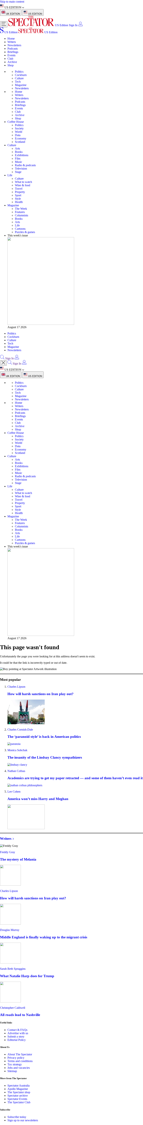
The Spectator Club (18, 1102)
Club (10, 58)
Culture (19, 78)
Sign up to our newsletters (22, 1120)
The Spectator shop (18, 1092)
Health (19, 202)
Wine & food (22, 185)
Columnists (21, 215)
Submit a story (15, 1036)
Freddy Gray (7, 852)
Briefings (12, 51)
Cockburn (21, 75)
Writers (11, 41)
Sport (18, 195)
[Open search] (2, 358)
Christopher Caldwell (12, 1007)
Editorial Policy (16, 1039)
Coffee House (15, 121)
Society (19, 128)
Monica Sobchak (17, 750)
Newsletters (14, 45)
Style (18, 198)
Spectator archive (17, 1095)
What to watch (23, 181)
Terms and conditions (20, 1061)
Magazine (20, 85)
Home (11, 38)
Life (9, 175)
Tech (18, 81)
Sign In (73, 25)
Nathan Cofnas (16, 771)
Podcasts (12, 48)
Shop (10, 65)
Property (20, 192)
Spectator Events (17, 1098)
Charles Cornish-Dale (20, 729)
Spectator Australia (18, 1085)
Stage (18, 171)
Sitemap (12, 1071)
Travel (18, 188)
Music (18, 161)
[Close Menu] (3, 363)
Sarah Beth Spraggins (13, 968)
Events (11, 55)
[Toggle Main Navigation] (3, 24)
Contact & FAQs (17, 1029)
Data (17, 135)
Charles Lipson (16, 686)
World (18, 131)
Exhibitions (21, 155)
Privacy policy (15, 1057)
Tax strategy (14, 1064)
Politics (19, 71)
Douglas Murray (9, 929)
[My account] (80, 25)
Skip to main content (12, 1)
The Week (21, 208)
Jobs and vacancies (18, 1067)
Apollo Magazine (17, 1088)
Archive (12, 62)
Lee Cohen (13, 791)
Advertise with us (17, 1033)
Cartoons (20, 228)
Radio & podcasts (25, 165)
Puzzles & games (25, 232)
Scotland (20, 141)
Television (21, 168)
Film (17, 158)
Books (19, 151)
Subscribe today (16, 1117)
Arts (17, 148)
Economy (20, 138)
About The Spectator (19, 1054)
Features (20, 212)
